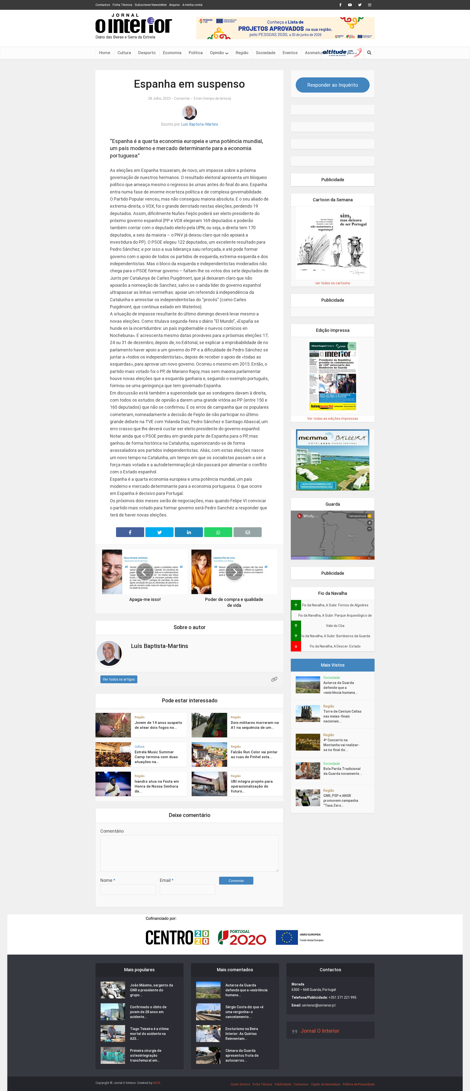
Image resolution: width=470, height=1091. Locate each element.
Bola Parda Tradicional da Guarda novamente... (342, 771)
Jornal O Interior (320, 1031)
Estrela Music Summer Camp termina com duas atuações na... (156, 757)
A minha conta (192, 5)
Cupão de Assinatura (325, 1084)
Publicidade (283, 1084)
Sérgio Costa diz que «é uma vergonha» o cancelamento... (244, 1012)
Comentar (182, 98)
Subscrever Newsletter (151, 5)
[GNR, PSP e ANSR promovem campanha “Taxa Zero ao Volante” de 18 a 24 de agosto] (309, 797)
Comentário (112, 831)
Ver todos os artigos (119, 679)
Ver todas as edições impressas (332, 418)
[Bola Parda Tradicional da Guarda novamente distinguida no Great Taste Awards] (309, 770)
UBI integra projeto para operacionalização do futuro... (252, 786)
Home (104, 52)
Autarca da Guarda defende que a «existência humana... (340, 688)
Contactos (102, 5)
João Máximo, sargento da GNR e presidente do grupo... (151, 990)
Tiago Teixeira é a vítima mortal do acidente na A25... (149, 1034)
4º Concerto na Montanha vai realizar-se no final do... (341, 745)
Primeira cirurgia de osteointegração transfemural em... (145, 1055)
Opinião (217, 52)
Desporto (147, 52)
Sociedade (265, 52)
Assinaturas (316, 52)
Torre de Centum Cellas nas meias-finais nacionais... (342, 716)
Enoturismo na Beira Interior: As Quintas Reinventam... (241, 1034)
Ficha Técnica (122, 5)
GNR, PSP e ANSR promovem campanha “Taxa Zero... (340, 800)
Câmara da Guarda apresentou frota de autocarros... (241, 1055)
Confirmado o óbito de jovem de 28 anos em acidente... (148, 1012)
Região (242, 52)
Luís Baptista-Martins (199, 124)
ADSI (156, 1083)
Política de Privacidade (359, 1084)
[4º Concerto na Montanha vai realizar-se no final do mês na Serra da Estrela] (309, 742)
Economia (172, 52)
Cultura (124, 52)
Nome (107, 880)
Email (167, 880)
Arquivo (174, 5)
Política (196, 52)
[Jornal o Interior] (133, 23)
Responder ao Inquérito (332, 85)
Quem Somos (240, 1084)
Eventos (290, 52)
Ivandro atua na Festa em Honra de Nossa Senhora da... (157, 786)
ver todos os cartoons (332, 283)
